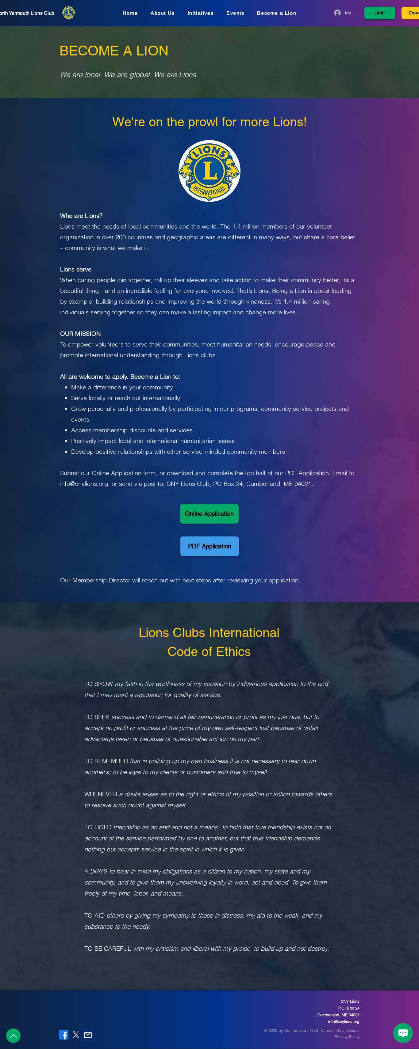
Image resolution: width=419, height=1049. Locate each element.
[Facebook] (63, 1035)
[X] (76, 1035)
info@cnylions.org (84, 483)
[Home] (68, 13)
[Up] (13, 1035)
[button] (209, 171)
